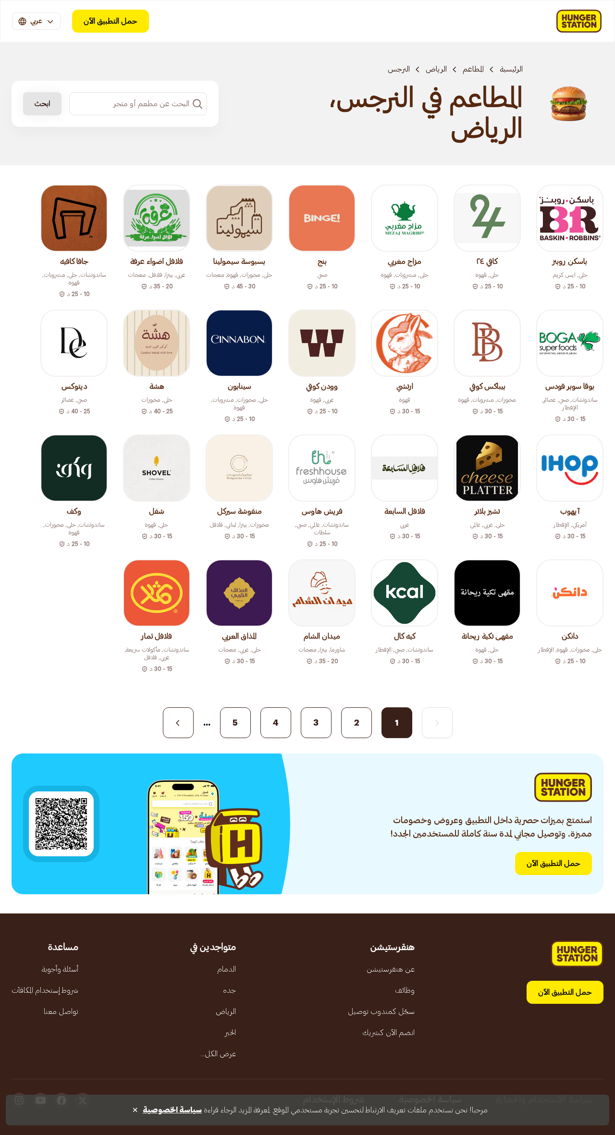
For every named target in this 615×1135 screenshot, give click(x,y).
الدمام (226, 969)
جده (229, 990)
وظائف (405, 990)
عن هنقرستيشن (391, 969)
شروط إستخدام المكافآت (45, 990)
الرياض (436, 69)
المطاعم (473, 69)
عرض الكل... (218, 1054)
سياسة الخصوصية (172, 1110)
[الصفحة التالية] (178, 722)
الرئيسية (511, 69)
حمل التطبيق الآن (110, 21)
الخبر (230, 1032)
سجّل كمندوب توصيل (381, 1011)
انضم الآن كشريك (388, 1032)
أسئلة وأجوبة (60, 969)
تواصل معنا (61, 1011)
